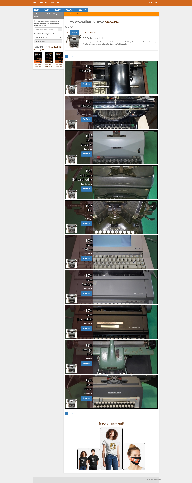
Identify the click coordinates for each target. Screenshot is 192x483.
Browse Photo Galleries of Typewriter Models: (44, 34)
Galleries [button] (59, 10)
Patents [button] (82, 10)
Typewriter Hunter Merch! (111, 424)
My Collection (74, 32)
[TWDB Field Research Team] (134, 456)
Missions (55, 3)
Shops (52, 50)
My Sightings (93, 32)
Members (153, 3)
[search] (48, 37)
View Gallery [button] (86, 84)
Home (66, 14)
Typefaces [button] (71, 10)
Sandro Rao (76, 14)
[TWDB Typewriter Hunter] (88, 459)
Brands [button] (38, 10)
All (67, 32)
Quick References (44, 50)
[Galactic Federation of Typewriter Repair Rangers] (111, 448)
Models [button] (48, 10)
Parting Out (83, 32)
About (43, 3)
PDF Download (38, 66)
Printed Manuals (53, 47)
